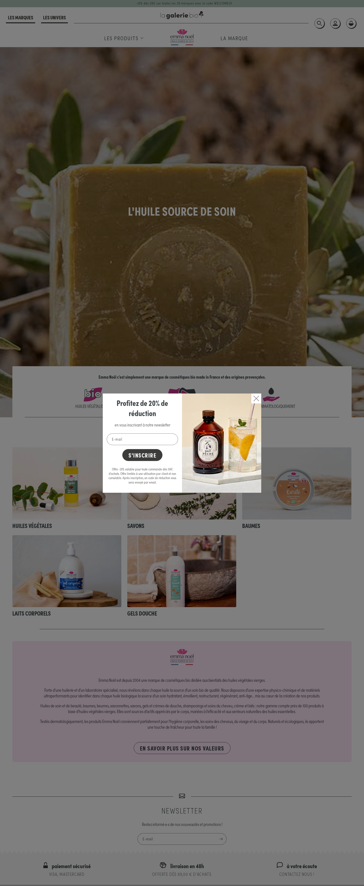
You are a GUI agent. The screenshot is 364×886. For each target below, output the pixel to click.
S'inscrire (142, 455)
